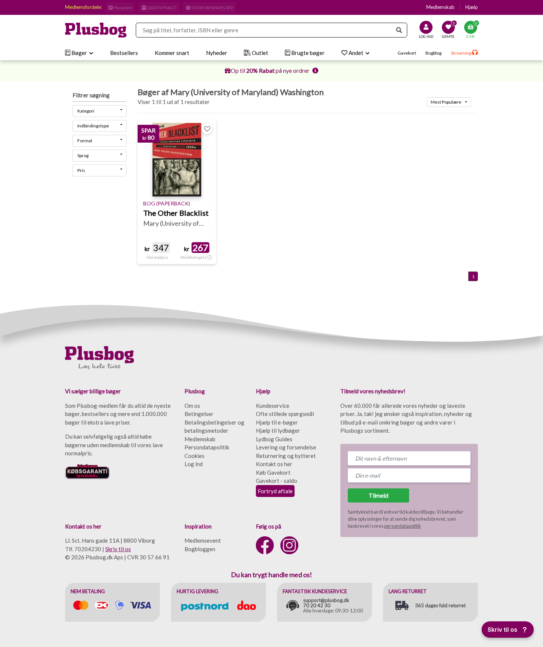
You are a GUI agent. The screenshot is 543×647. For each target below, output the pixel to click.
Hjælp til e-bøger (277, 422)
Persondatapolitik (206, 447)
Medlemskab (440, 7)
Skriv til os (118, 549)
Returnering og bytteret (286, 455)
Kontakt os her (274, 464)
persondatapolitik (402, 526)
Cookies (194, 455)
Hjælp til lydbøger (278, 430)
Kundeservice (272, 405)
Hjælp (471, 7)
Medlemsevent (202, 540)
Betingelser (198, 413)
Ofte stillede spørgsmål (285, 413)
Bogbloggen (199, 549)
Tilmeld (378, 495)
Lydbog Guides (274, 439)
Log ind (193, 464)
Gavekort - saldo (276, 480)
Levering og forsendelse (286, 447)
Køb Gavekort (273, 472)
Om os (192, 405)
